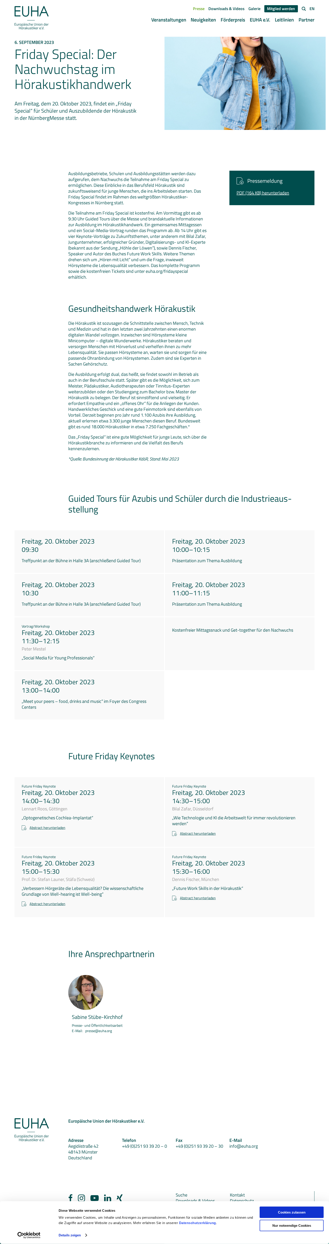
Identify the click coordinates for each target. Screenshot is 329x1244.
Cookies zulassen (292, 1212)
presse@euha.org (98, 1030)
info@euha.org (243, 1146)
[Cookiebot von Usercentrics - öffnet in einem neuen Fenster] (29, 1235)
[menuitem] (199, 9)
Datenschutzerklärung (197, 1223)
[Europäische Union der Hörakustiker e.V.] (32, 18)
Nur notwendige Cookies (291, 1225)
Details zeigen (70, 1235)
